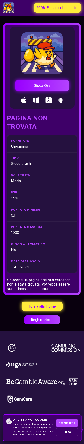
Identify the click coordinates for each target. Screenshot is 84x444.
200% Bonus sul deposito (57, 8)
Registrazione (42, 320)
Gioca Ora (42, 85)
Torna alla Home (42, 306)
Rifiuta (67, 432)
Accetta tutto (67, 423)
